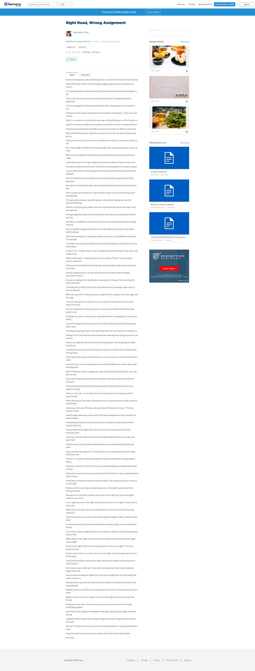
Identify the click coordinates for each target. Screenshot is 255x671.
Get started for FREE (224, 4)
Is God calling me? (159, 171)
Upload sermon (205, 4)
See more (185, 41)
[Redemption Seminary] (169, 266)
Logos (81, 660)
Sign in (247, 4)
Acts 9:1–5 (82, 47)
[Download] (187, 71)
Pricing (191, 4)
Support (187, 660)
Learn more (153, 12)
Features (181, 4)
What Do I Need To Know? (162, 204)
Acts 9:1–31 (71, 47)
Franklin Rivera (156, 240)
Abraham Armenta (158, 207)
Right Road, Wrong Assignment (78, 41)
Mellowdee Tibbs (81, 32)
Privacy (156, 660)
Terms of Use (172, 660)
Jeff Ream (155, 174)
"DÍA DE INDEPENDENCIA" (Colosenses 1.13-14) (172, 237)
